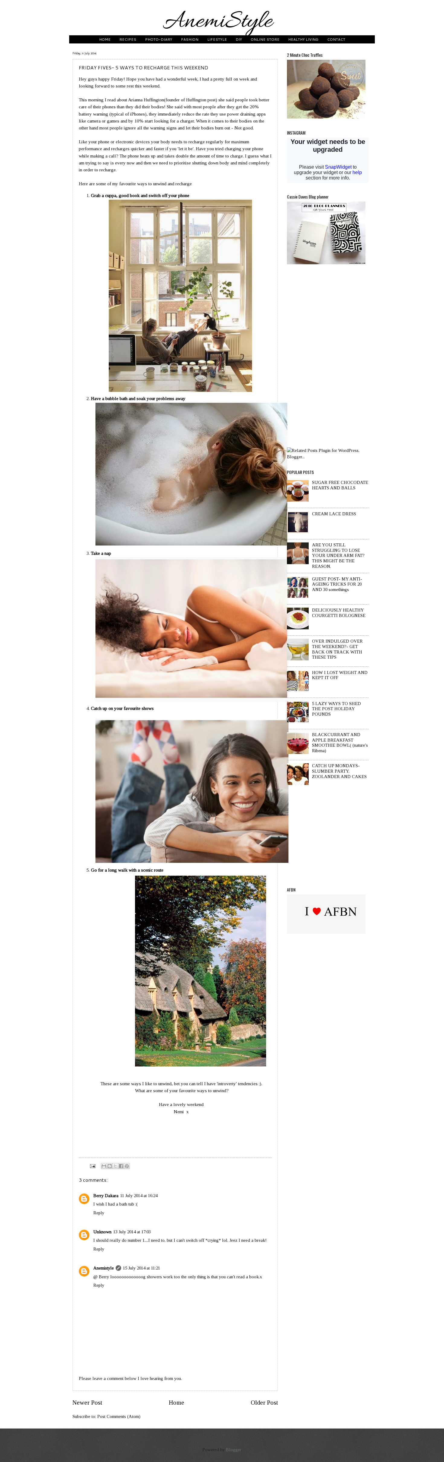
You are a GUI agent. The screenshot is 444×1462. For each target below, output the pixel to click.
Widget (248, 861)
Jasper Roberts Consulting (231, 861)
